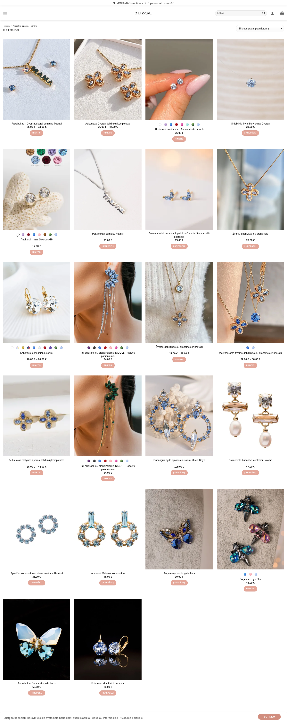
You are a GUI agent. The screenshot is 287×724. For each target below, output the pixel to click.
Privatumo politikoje (131, 718)
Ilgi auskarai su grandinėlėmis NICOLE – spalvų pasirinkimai (108, 354)
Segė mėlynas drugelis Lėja (179, 573)
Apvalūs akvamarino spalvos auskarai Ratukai (37, 573)
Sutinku (269, 716)
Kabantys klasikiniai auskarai (36, 352)
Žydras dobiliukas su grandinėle (250, 233)
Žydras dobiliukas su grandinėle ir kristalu (179, 346)
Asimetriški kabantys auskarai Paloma (250, 460)
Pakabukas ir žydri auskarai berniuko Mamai (37, 123)
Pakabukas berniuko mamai (108, 233)
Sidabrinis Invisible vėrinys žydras (250, 123)
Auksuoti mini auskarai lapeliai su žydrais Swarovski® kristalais (179, 235)
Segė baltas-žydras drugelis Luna (36, 683)
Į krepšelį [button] (250, 133)
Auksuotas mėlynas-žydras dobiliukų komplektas (36, 460)
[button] (5, 13)
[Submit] (264, 13)
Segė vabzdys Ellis (250, 579)
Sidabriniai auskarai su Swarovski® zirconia (179, 129)
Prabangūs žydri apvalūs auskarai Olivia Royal (179, 460)
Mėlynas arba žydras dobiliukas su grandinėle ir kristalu (250, 352)
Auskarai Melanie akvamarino (108, 573)
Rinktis (36, 133)
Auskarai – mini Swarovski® (37, 239)
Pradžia (6, 26)
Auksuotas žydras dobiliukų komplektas (107, 123)
